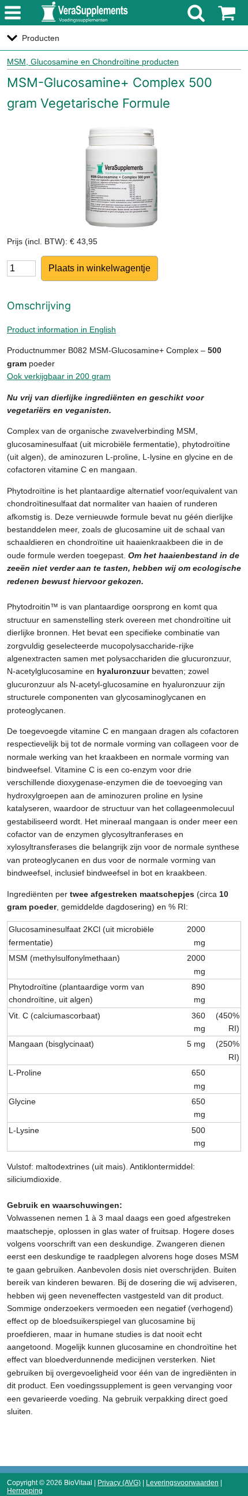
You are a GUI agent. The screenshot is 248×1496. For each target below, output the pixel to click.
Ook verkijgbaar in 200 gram (59, 376)
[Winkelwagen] (226, 12)
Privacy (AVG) (119, 1483)
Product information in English (61, 329)
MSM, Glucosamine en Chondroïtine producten (93, 61)
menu (13, 13)
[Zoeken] (196, 12)
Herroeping (25, 1491)
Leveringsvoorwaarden (182, 1483)
